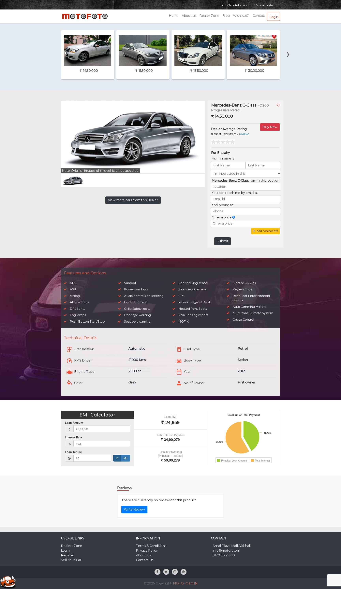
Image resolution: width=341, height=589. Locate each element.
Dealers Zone (71, 546)
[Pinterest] (183, 572)
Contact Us (144, 560)
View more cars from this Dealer (133, 200)
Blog (226, 16)
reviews (244, 133)
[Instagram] (175, 572)
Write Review (134, 509)
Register (67, 555)
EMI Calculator (264, 5)
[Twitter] (166, 572)
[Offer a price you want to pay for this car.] (233, 217)
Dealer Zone (209, 16)
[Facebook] (157, 572)
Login (274, 17)
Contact (259, 16)
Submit (222, 241)
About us (189, 16)
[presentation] (52, 47)
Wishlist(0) (241, 16)
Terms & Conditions (151, 546)
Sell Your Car (71, 560)
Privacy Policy (147, 550)
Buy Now (270, 127)
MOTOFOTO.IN (185, 583)
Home (174, 16)
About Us (143, 555)
